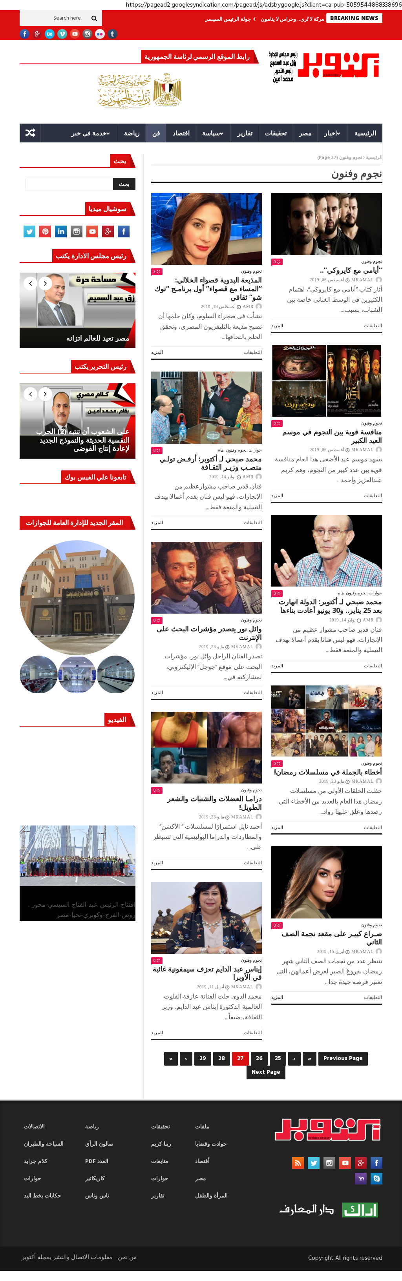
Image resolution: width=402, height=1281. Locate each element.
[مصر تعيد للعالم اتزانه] (77, 310)
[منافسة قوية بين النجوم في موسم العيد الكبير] (326, 381)
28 (221, 1058)
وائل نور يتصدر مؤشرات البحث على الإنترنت (209, 633)
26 (259, 1058)
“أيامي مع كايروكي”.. (351, 270)
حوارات (255, 450)
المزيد (157, 352)
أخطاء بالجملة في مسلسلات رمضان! (328, 771)
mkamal (362, 279)
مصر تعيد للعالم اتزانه (98, 338)
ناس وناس (97, 1196)
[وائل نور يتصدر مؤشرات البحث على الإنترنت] (206, 578)
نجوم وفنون (251, 271)
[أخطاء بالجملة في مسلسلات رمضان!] (326, 721)
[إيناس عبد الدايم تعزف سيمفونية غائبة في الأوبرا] (206, 918)
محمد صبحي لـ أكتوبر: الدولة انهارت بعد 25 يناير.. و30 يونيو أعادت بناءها (330, 606)
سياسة (211, 133)
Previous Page (343, 1058)
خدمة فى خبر (88, 133)
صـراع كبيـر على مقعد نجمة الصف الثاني (331, 938)
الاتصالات (34, 1127)
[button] (77, 597)
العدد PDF (96, 1161)
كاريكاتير (95, 1178)
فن (156, 133)
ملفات (202, 1127)
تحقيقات (276, 133)
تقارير (245, 133)
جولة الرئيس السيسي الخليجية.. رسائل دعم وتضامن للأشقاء (221, 18)
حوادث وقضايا (211, 1144)
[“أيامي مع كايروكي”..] (326, 224)
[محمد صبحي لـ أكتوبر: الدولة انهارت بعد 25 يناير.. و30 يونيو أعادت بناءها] (326, 551)
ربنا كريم (161, 1144)
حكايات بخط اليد (42, 1196)
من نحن (127, 1257)
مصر (305, 133)
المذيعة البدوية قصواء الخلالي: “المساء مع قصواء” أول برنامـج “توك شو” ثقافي (208, 288)
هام (220, 450)
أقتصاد (202, 1161)
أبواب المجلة (355, 152)
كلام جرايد (36, 1161)
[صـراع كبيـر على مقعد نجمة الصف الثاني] (326, 882)
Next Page (266, 1072)
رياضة (132, 133)
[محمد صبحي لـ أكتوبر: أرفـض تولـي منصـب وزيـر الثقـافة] (206, 407)
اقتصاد (181, 133)
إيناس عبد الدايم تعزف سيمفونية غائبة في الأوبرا (207, 973)
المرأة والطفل (211, 1196)
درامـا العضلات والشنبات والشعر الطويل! (214, 803)
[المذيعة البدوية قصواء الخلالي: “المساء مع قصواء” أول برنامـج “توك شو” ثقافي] (206, 229)
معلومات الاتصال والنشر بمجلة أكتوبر (67, 1257)
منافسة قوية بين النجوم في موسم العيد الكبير (332, 436)
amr (248, 306)
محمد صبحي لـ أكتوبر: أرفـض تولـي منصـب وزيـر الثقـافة (211, 463)
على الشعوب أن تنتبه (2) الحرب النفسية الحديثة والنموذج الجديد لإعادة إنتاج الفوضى (83, 440)
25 (278, 1058)
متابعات (159, 1161)
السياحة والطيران (44, 1144)
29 (202, 1058)
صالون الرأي (99, 1144)
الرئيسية (365, 133)
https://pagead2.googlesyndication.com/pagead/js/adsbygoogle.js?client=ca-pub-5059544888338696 (264, 5)
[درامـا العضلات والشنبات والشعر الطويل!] (206, 748)
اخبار (330, 133)
